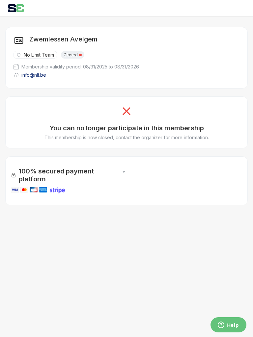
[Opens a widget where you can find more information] (228, 325)
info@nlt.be (33, 75)
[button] (124, 175)
